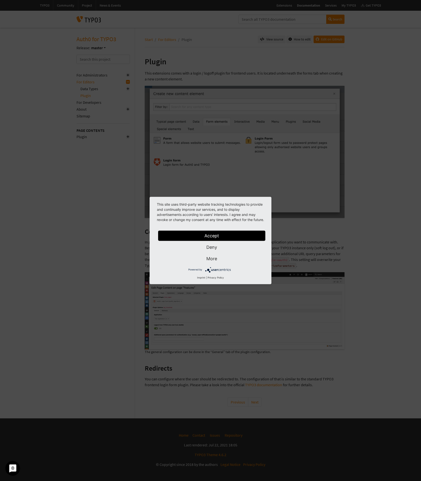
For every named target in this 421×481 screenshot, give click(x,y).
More (211, 258)
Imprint (201, 277)
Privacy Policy (216, 277)
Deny (211, 247)
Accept (211, 235)
